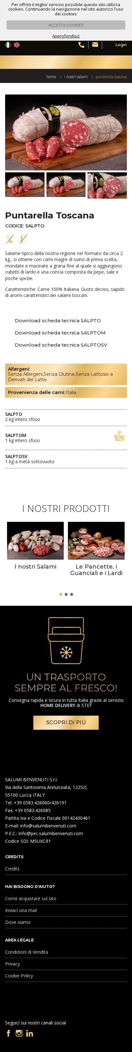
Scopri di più (66, 722)
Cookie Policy (19, 976)
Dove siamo (17, 922)
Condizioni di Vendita (26, 952)
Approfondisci (65, 36)
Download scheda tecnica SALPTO (58, 320)
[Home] (22, 62)
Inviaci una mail (21, 910)
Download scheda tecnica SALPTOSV (61, 345)
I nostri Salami (76, 76)
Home (51, 76)
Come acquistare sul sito (30, 898)
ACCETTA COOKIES (66, 25)
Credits (12, 869)
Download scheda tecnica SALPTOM (60, 333)
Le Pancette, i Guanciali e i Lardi (96, 570)
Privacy (12, 964)
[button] (60, 594)
